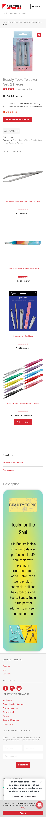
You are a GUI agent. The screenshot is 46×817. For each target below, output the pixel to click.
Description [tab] (8, 455)
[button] (39, 35)
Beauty (15, 140)
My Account (7, 700)
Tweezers (21, 143)
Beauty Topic (18, 22)
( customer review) (24, 88)
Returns (6, 716)
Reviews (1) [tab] (8, 470)
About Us (6, 666)
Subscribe (23, 765)
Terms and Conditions (11, 720)
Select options (23, 422)
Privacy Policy (8, 724)
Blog (4, 670)
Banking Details (9, 712)
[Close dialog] (41, 782)
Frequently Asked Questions (13, 704)
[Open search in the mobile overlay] (23, 13)
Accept (23, 812)
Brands (10, 22)
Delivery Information (10, 708)
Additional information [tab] (13, 462)
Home (5, 22)
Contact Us (7, 674)
